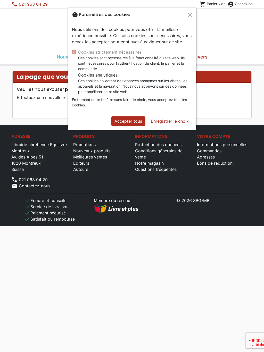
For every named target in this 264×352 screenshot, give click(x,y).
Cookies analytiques (98, 75)
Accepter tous (128, 121)
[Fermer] (190, 15)
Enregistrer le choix (170, 121)
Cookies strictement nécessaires (110, 52)
